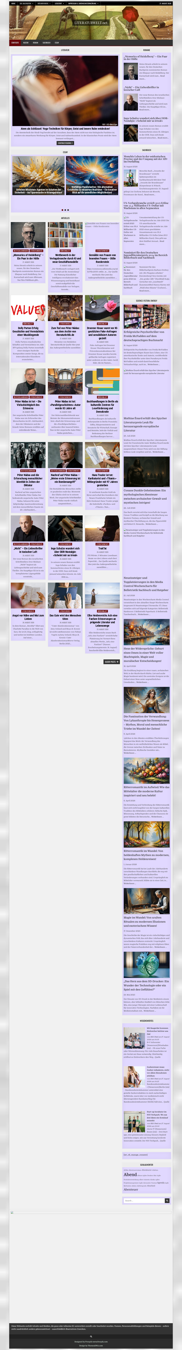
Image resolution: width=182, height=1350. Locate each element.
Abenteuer (131, 1189)
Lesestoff (58, 3)
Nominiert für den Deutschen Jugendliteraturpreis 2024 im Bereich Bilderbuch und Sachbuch (145, 255)
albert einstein (144, 1180)
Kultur (25, 42)
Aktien (134, 1186)
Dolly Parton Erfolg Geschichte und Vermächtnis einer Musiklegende (28, 331)
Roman (35, 42)
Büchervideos (43, 3)
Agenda (161, 1183)
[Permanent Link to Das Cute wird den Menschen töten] (65, 596)
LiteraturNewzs (36, 250)
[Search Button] (91, 1336)
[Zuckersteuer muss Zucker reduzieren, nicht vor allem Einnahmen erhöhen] (134, 1087)
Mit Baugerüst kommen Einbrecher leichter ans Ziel (157, 1031)
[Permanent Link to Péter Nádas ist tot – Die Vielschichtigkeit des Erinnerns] (28, 381)
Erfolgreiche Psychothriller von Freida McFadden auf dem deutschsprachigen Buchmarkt (144, 336)
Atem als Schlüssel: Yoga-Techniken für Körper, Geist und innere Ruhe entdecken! (65, 128)
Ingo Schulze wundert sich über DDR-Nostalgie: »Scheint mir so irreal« (65, 552)
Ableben (155, 1170)
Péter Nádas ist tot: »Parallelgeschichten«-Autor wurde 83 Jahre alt (65, 405)
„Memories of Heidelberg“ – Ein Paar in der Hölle (28, 256)
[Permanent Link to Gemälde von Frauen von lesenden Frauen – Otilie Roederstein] (102, 235)
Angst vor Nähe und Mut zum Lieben (28, 617)
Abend (130, 1174)
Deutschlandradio (21, 250)
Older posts (110, 661)
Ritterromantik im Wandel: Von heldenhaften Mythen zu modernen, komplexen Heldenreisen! (146, 855)
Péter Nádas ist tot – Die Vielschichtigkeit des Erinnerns (28, 405)
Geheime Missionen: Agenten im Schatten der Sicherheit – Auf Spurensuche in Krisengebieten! (38, 191)
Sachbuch (46, 42)
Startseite (15, 42)
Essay (57, 42)
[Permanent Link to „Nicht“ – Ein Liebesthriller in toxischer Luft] (28, 528)
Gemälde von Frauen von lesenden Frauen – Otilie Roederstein (102, 258)
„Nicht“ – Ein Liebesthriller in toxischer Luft (28, 550)
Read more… (144, 110)
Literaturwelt (65, 323)
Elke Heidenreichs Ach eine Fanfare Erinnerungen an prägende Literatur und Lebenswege (102, 620)
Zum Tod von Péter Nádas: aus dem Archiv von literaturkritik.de (65, 331)
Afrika (126, 1170)
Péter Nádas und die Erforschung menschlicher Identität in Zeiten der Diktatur (28, 480)
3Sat (155, 1175)
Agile (141, 1183)
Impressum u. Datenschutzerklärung (82, 3)
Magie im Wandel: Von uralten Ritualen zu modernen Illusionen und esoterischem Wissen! (145, 921)
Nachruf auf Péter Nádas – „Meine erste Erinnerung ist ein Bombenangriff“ (65, 478)
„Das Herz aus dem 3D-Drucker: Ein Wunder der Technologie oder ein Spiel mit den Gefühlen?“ (146, 985)
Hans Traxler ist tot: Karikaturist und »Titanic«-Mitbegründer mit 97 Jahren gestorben (102, 480)
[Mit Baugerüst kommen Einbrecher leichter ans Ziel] (134, 1048)
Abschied (151, 1186)
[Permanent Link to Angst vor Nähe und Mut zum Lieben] (28, 596)
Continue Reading (66, 143)
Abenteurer (147, 1170)
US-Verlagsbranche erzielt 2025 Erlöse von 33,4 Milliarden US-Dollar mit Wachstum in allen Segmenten (146, 205)
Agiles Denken (147, 1175)
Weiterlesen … (154, 364)
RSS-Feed (154, 1037)
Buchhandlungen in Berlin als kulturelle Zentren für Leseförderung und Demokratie (102, 406)
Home (13, 3)
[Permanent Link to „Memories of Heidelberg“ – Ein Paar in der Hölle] (28, 235)
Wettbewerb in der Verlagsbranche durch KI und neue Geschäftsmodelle (65, 258)
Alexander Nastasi (150, 1183)
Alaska (152, 1180)
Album (139, 1175)
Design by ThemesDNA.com (91, 1346)
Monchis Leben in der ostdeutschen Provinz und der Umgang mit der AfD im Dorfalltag (145, 159)
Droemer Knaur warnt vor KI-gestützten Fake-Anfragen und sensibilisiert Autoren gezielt (102, 333)
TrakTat (102, 548)
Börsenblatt (65, 250)
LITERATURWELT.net (91, 22)
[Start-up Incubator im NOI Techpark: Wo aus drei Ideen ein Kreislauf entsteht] (134, 1132)
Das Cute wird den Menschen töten (65, 617)
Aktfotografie (142, 1186)
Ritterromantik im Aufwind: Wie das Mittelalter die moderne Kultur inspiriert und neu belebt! (146, 791)
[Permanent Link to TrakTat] (102, 528)
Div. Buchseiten (25, 3)
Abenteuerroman (135, 1170)
